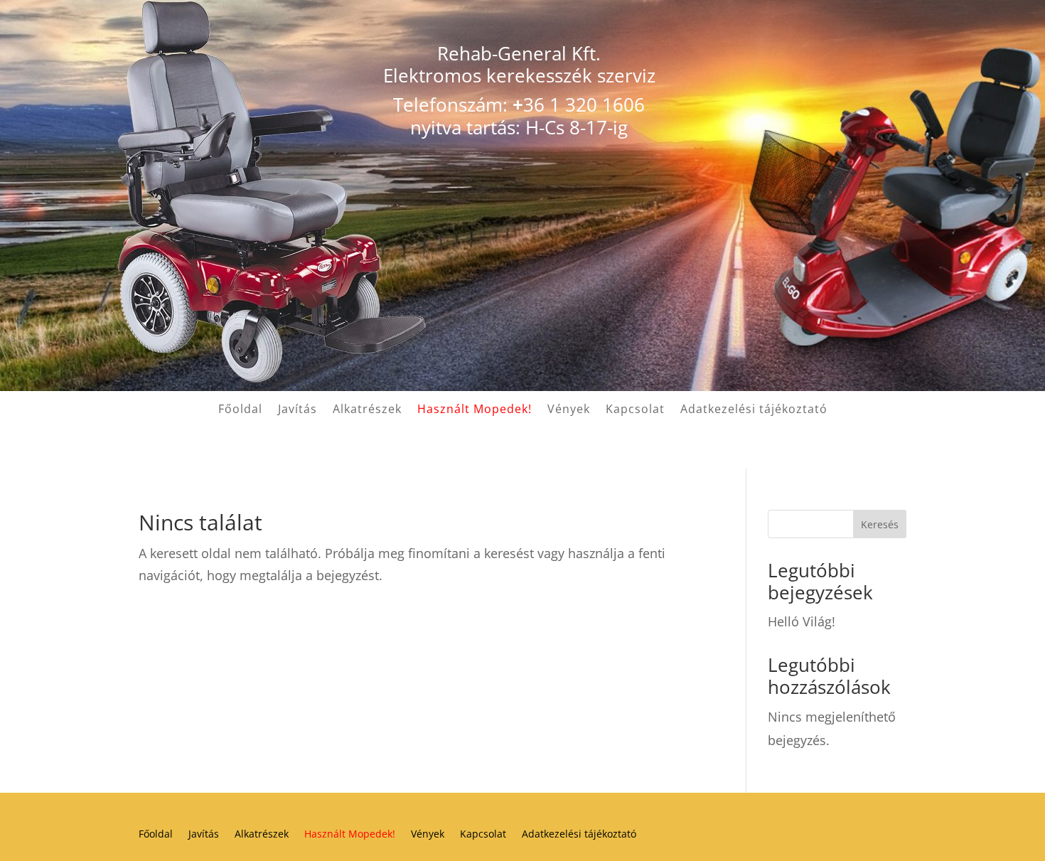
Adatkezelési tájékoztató (753, 410)
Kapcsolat (635, 410)
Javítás (297, 410)
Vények (568, 410)
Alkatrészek (367, 410)
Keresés (880, 524)
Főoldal (240, 410)
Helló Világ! (801, 621)
